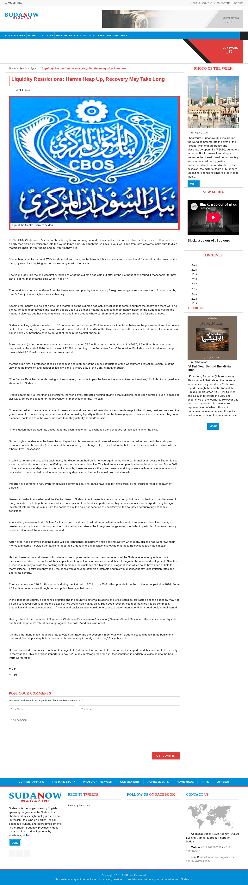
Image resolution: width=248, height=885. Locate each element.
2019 (194, 274)
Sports (73, 35)
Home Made (185, 781)
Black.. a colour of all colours (209, 240)
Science (85, 35)
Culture (47, 35)
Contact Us (223, 3)
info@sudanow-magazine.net (218, 857)
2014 (194, 298)
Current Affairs (31, 781)
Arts (205, 781)
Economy (34, 35)
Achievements (158, 781)
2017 (194, 284)
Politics (19, 35)
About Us (207, 3)
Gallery (99, 35)
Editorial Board (118, 35)
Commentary (130, 781)
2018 (194, 279)
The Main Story (63, 781)
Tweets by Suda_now (79, 805)
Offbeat (196, 308)
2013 (194, 303)
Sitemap (238, 3)
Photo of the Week (97, 781)
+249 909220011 (211, 847)
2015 (194, 293)
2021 (194, 264)
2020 (194, 269)
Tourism (61, 35)
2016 (194, 289)
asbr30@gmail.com (198, 860)
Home (194, 3)
